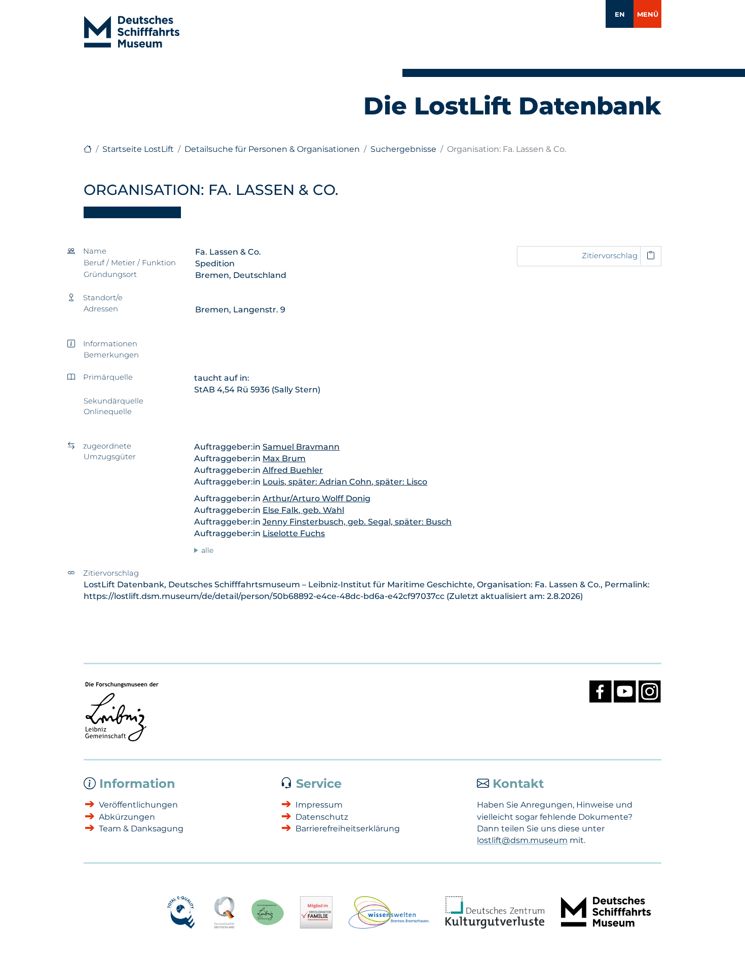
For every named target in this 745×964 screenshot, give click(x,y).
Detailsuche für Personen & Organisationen (272, 149)
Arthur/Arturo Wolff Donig (316, 498)
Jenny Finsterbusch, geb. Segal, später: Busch (357, 522)
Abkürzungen (127, 817)
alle (207, 550)
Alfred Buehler (293, 470)
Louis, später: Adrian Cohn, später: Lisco (345, 482)
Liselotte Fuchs (294, 533)
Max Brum (284, 458)
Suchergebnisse (403, 149)
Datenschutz (321, 817)
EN (620, 14)
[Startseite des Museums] (88, 149)
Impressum (319, 805)
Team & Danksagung (141, 828)
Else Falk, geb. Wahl (303, 510)
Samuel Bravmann (301, 447)
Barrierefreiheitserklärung (347, 828)
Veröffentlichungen (138, 805)
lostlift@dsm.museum (522, 840)
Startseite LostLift (138, 149)
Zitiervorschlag (610, 255)
